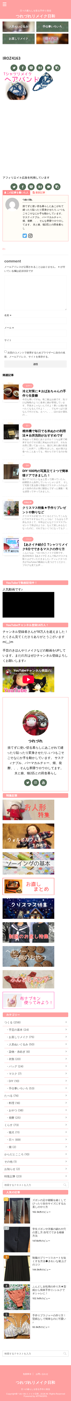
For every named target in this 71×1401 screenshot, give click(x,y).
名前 (7, 315)
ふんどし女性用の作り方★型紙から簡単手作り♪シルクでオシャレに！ (49, 1290)
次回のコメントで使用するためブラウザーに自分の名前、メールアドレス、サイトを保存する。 (34, 354)
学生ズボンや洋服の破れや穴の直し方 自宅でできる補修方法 (49, 1232)
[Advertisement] (35, 138)
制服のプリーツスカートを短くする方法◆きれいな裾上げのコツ (49, 1261)
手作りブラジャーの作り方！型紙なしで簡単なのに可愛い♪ (49, 1319)
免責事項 (27, 1374)
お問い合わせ (42, 1374)
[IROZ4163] (39, 67)
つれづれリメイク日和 (35, 16)
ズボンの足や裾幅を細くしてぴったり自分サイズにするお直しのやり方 (49, 1203)
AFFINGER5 (41, 1396)
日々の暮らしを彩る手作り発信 (35, 1389)
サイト (8, 340)
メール (9, 327)
